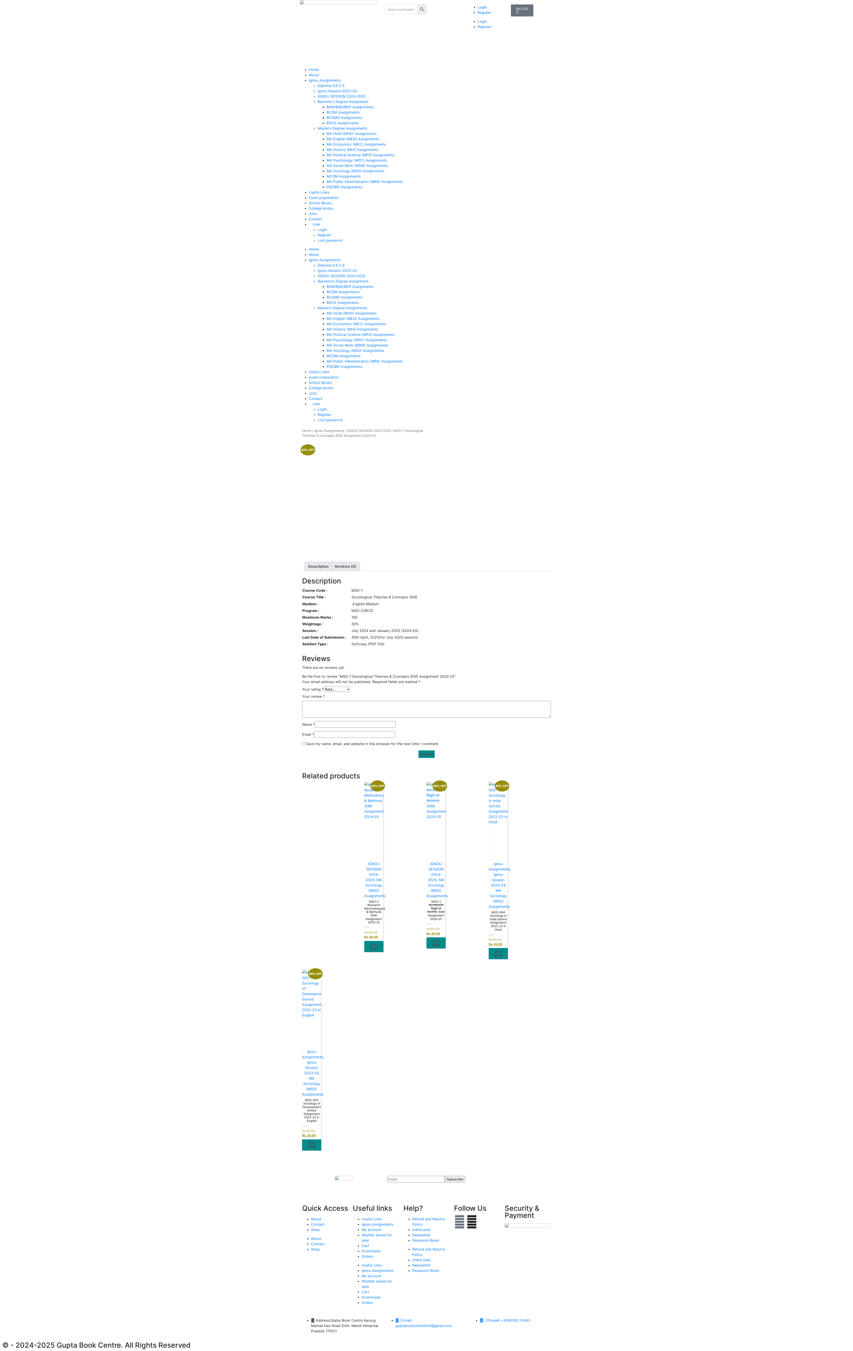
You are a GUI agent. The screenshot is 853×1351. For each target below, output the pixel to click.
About (314, 75)
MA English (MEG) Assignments (353, 139)
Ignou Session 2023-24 (337, 91)
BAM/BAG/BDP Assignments (350, 107)
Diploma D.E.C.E (331, 85)
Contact (315, 219)
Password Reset (425, 1240)
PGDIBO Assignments (344, 187)
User (315, 224)
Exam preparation (324, 197)
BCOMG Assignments (344, 117)
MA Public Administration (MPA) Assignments (365, 181)
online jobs (421, 1229)
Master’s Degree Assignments (342, 128)
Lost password (330, 240)
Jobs (313, 213)
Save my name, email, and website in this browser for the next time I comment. (372, 744)
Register (484, 12)
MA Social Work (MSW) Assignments (357, 165)
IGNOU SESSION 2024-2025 (342, 96)
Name (308, 724)
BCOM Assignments (343, 112)
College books (321, 208)
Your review (313, 696)
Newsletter (421, 1235)
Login (482, 7)
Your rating (313, 689)
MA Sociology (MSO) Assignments (355, 171)
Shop (315, 1229)
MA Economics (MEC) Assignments (356, 144)
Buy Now (374, 946)
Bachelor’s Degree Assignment (343, 101)
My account (371, 1229)
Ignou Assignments (325, 80)
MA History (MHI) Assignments (352, 149)
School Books (320, 203)
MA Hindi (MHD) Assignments (352, 133)
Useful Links (319, 192)
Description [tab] (318, 566)
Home (314, 69)
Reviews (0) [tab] (345, 566)
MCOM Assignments (344, 176)
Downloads (371, 1251)
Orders (367, 1256)
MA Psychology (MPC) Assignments (357, 160)
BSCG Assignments (343, 123)
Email (308, 734)
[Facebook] (459, 1221)
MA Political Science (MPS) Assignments (361, 155)
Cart (365, 1245)
